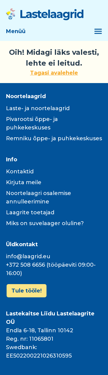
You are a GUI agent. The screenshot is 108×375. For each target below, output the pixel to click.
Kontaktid (20, 171)
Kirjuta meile (23, 182)
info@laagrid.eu (28, 256)
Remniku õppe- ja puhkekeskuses (54, 138)
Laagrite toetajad (30, 212)
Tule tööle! (26, 290)
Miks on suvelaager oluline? (45, 223)
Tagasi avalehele (54, 73)
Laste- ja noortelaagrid (38, 108)
